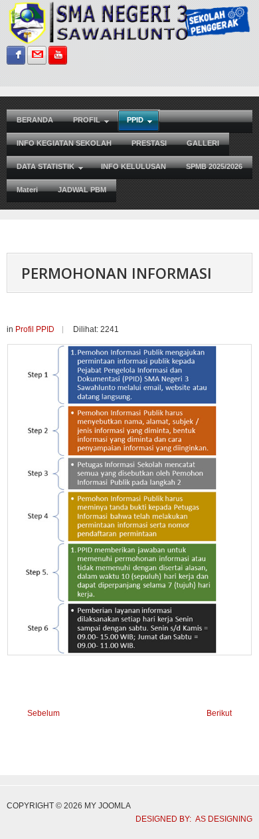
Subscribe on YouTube (57, 55)
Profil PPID (34, 329)
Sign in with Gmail (36, 55)
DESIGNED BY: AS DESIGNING (190, 819)
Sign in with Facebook (16, 55)
